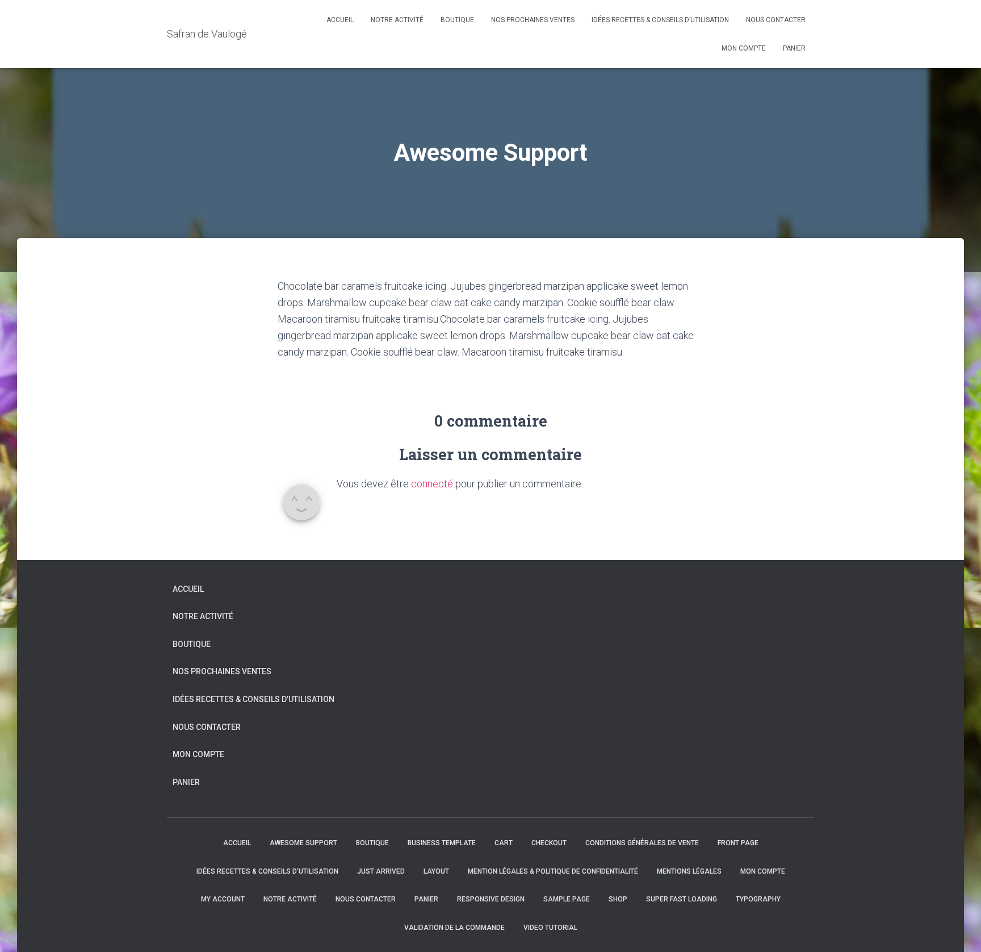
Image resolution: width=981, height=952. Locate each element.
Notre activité (397, 20)
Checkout (549, 843)
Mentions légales (689, 871)
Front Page (738, 843)
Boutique (457, 20)
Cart (503, 843)
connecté (432, 484)
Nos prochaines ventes (533, 20)
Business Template (442, 843)
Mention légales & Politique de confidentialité (553, 871)
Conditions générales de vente (642, 843)
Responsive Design (491, 899)
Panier (794, 48)
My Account (223, 899)
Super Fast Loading (681, 899)
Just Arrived (381, 871)
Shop (618, 899)
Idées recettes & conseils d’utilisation (660, 20)
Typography (758, 899)
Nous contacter (776, 20)
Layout (436, 871)
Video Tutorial (550, 928)
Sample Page (566, 899)
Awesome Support (303, 843)
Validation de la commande (454, 928)
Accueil (340, 20)
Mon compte (744, 48)
